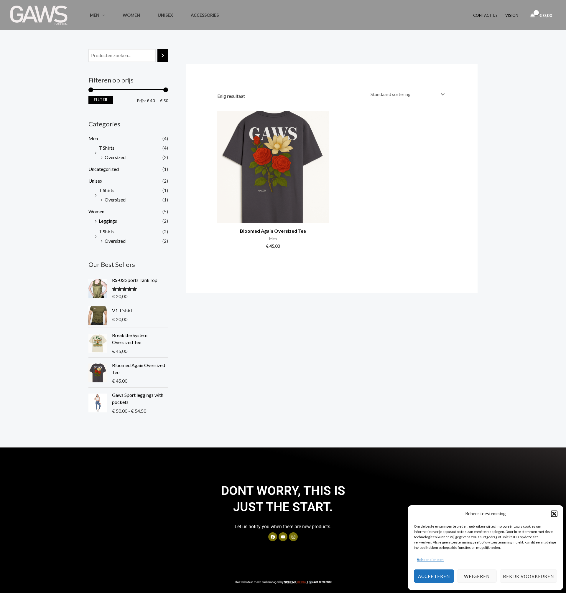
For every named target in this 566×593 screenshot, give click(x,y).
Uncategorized (103, 169)
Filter (101, 100)
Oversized (115, 157)
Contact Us (485, 15)
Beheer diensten (430, 559)
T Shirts (106, 148)
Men (94, 15)
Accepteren (434, 576)
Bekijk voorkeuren (528, 576)
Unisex (165, 15)
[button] (554, 514)
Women (131, 15)
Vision (511, 15)
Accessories (205, 15)
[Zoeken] (162, 55)
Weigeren (477, 576)
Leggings (108, 221)
